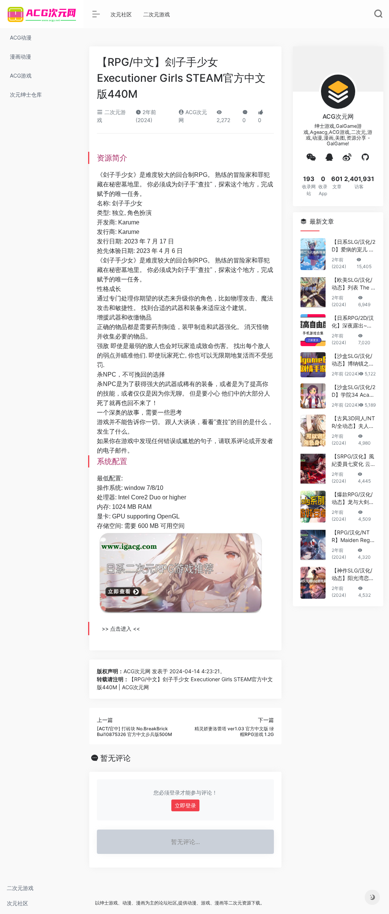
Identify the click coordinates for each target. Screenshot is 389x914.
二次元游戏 (20, 888)
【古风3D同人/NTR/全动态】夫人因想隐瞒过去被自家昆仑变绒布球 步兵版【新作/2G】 (354, 422)
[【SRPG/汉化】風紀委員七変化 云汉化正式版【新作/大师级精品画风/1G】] (313, 469)
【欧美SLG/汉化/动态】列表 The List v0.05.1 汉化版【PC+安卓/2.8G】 (353, 284)
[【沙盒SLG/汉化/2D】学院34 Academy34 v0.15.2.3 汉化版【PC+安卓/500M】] (313, 396)
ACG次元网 (136, 671)
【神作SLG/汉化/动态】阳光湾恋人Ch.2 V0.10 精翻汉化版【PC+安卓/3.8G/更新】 (353, 574)
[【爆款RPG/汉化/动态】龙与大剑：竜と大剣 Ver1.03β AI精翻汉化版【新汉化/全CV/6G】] (313, 507)
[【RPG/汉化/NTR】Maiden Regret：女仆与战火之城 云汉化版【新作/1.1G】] (313, 545)
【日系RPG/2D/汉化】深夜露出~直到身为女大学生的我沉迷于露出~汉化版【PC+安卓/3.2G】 (354, 322)
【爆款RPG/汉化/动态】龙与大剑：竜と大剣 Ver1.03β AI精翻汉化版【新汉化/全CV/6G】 (353, 498)
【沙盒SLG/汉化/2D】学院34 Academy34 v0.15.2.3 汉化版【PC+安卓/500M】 (354, 391)
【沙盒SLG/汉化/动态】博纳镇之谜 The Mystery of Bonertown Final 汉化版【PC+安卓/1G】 (353, 360)
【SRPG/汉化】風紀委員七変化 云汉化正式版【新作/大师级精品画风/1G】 (354, 460)
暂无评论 (115, 758)
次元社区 (17, 903)
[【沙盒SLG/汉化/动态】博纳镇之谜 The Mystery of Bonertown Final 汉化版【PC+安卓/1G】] (313, 364)
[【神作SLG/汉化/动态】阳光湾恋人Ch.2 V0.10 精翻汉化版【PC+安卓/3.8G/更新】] (313, 583)
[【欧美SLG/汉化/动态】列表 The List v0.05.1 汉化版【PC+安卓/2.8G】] (313, 292)
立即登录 (185, 805)
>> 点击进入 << (121, 628)
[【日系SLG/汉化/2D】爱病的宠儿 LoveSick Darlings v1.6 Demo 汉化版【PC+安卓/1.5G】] (313, 254)
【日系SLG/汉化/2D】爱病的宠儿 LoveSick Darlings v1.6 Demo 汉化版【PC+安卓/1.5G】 (353, 245)
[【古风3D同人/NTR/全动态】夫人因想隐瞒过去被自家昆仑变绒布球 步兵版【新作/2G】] (313, 431)
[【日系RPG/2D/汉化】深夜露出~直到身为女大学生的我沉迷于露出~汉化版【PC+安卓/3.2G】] (313, 330)
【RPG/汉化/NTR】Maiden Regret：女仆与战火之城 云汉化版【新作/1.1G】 (353, 536)
